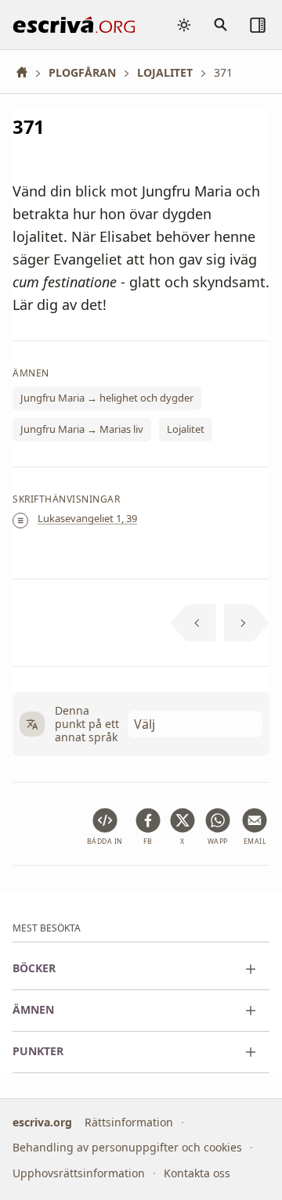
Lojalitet (185, 430)
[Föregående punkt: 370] (193, 623)
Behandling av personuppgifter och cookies (127, 1147)
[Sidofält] (257, 25)
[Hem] (27, 72)
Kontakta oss (197, 1172)
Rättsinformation (129, 1121)
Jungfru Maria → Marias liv (81, 430)
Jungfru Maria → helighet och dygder (106, 398)
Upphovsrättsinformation (79, 1172)
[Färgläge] (184, 25)
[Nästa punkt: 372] (247, 623)
